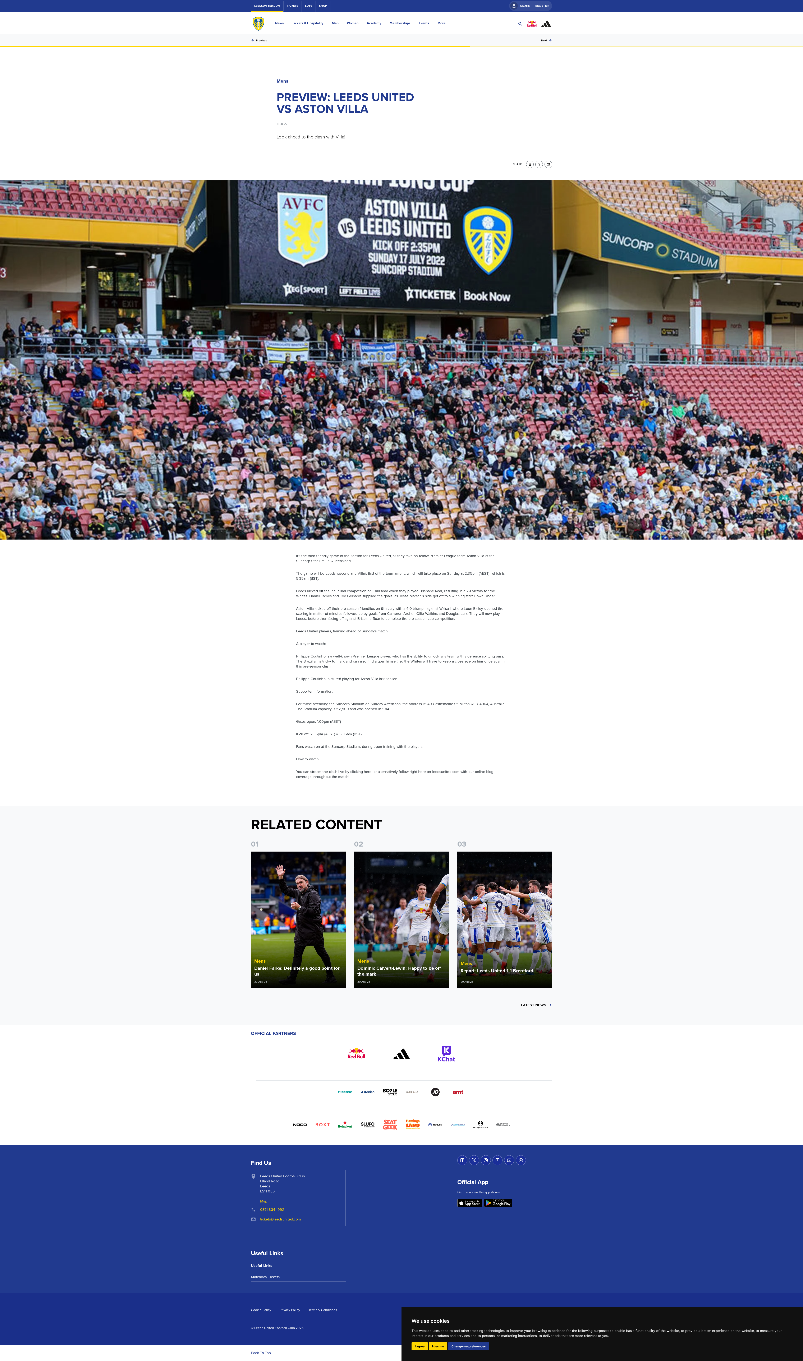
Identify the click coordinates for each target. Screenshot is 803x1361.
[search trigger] (520, 24)
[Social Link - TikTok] (497, 1160)
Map (263, 1201)
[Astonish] (368, 1092)
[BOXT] (322, 1125)
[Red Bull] (356, 1053)
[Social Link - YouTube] (509, 1160)
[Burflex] (413, 1092)
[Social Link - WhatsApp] (521, 1160)
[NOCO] (300, 1125)
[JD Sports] (435, 1092)
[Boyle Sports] (390, 1092)
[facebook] (530, 164)
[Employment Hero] (480, 1125)
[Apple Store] (469, 1203)
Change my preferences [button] (468, 1346)
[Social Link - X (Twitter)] (474, 1160)
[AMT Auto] (458, 1092)
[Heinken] (345, 1125)
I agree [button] (420, 1346)
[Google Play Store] (498, 1203)
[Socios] (368, 1125)
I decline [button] (438, 1346)
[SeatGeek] (390, 1125)
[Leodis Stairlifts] (458, 1125)
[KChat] (446, 1053)
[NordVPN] (435, 1125)
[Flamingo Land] (413, 1125)
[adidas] (401, 1053)
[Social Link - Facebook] (462, 1160)
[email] (548, 164)
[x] (539, 164)
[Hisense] (345, 1092)
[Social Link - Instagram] (486, 1160)
